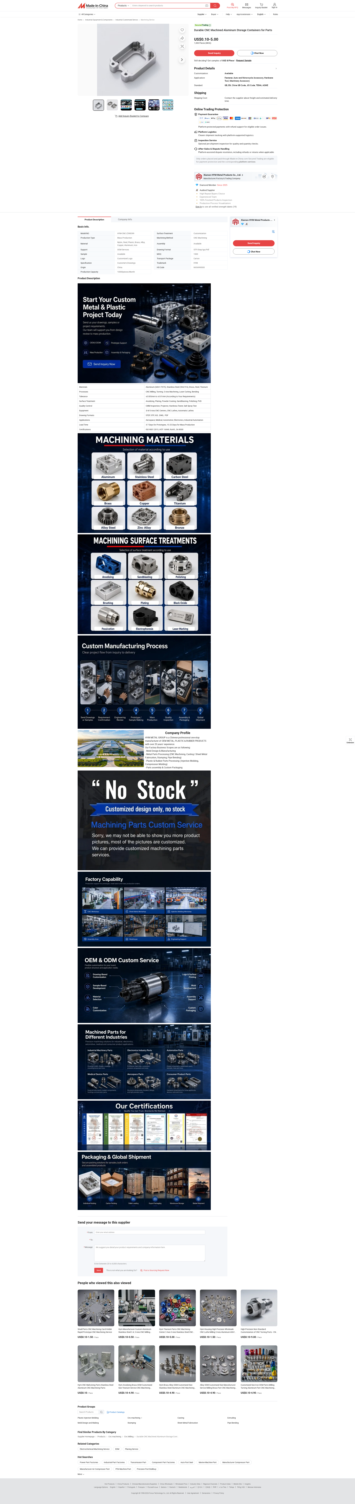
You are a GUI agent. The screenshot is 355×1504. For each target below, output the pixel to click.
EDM (117, 1449)
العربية (192, 1487)
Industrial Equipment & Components (98, 20)
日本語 (207, 1487)
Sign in (274, 7)
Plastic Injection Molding (88, 1417)
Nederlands (182, 1487)
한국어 (199, 1487)
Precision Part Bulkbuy (146, 1469)
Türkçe (231, 1487)
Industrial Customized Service (127, 20)
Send (99, 1270)
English (113, 1487)
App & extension (243, 14)
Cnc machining (134, 1417)
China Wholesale (166, 1484)
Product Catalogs (117, 1412)
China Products (123, 1484)
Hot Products (110, 1484)
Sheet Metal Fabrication (188, 1422)
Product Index (225, 1484)
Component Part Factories (163, 1462)
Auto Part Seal (187, 1462)
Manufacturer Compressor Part (235, 1462)
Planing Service (131, 1449)
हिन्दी (214, 1487)
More (80, 1474)
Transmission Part (138, 1462)
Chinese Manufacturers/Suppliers (144, 1484)
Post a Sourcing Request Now (154, 1270)
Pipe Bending (233, 1422)
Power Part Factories (89, 1462)
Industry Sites (195, 1484)
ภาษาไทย (222, 1487)
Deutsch (172, 1487)
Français (141, 1487)
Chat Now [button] (259, 53)
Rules (275, 14)
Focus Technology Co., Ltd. (159, 1493)
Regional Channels (210, 1484)
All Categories (87, 14)
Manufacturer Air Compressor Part (95, 1469)
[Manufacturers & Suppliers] (93, 6)
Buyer (213, 14)
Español (121, 1487)
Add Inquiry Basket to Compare (133, 116)
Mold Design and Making (88, 1422)
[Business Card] (273, 231)
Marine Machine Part (208, 1462)
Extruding (231, 1417)
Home (80, 20)
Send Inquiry (214, 53)
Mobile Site (238, 1484)
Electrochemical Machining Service (94, 1449)
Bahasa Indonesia (254, 1487)
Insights (248, 1484)
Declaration (206, 1493)
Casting (181, 1417)
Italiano (164, 1487)
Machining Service (147, 20)
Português (131, 1487)
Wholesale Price (181, 1484)
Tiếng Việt (241, 1487)
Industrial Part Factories (114, 1462)
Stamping (132, 1422)
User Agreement (193, 1493)
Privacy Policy (218, 1493)
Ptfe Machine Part (123, 1469)
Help (228, 14)
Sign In (199, 206)
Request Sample (243, 60)
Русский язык (153, 1487)
